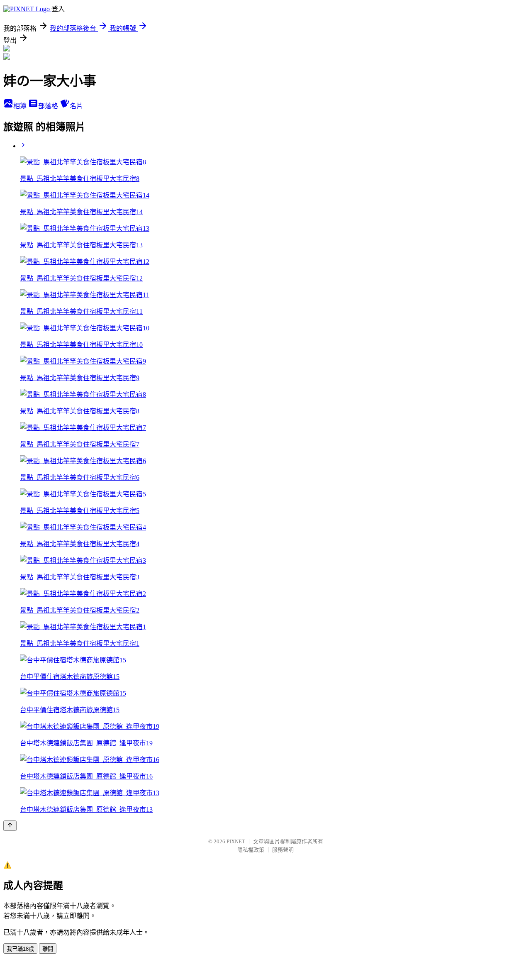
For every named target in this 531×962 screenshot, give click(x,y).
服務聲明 (283, 850)
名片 (76, 106)
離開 (47, 949)
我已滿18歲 (20, 949)
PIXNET (236, 841)
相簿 (20, 106)
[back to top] (10, 825)
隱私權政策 (250, 850)
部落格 (49, 106)
